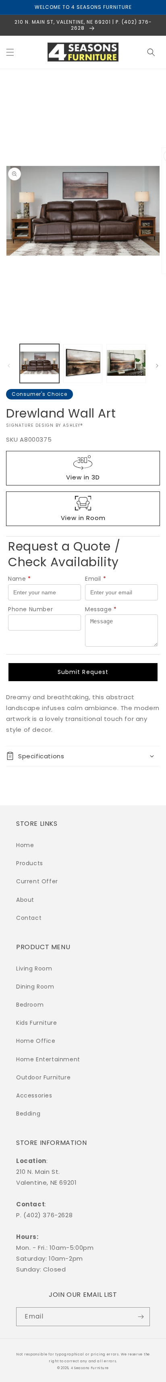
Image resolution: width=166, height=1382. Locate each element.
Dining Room (35, 987)
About (25, 900)
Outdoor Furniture (43, 1077)
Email (95, 579)
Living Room (34, 968)
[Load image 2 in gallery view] (83, 363)
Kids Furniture (36, 1023)
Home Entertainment (48, 1059)
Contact (29, 918)
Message (101, 609)
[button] (10, 52)
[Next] (157, 366)
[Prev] (9, 366)
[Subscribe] (140, 1316)
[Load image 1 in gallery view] (39, 363)
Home (25, 845)
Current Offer (37, 881)
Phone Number (30, 609)
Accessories (34, 1095)
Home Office (36, 1041)
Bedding (28, 1114)
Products (29, 863)
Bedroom (30, 1005)
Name (19, 579)
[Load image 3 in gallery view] (126, 363)
